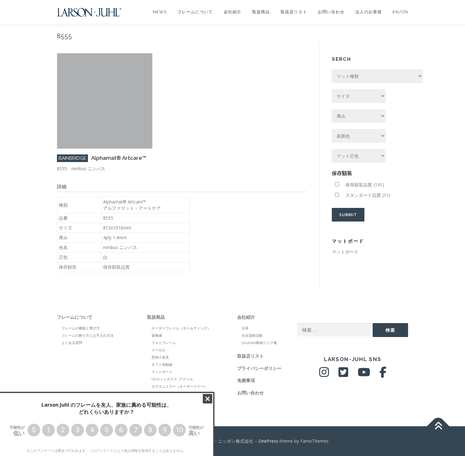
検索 (390, 330)
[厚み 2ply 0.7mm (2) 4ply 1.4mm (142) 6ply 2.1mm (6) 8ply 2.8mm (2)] (359, 116)
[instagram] (324, 375)
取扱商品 (261, 11)
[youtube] (364, 375)
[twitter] (343, 375)
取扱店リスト (294, 11)
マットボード (345, 252)
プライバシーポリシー (259, 368)
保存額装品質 (364, 185)
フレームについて (195, 11)
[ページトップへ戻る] (438, 426)
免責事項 (246, 380)
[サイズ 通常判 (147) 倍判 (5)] (359, 96)
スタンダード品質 (367, 195)
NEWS (160, 11)
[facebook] (383, 375)
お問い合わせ (331, 11)
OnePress (268, 441)
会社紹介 (232, 11)
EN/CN (400, 11)
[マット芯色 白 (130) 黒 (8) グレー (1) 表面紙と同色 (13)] (359, 156)
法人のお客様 (368, 11)
